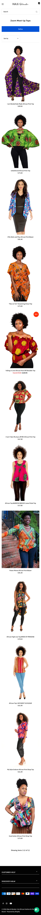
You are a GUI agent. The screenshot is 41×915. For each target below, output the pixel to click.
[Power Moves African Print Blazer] (20, 539)
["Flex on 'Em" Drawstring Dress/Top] (20, 272)
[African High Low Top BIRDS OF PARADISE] (20, 606)
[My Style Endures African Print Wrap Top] (20, 739)
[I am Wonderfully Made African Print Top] (20, 73)
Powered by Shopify (13, 911)
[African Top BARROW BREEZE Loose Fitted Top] (20, 472)
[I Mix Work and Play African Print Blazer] (20, 206)
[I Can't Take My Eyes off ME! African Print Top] (20, 406)
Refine (20, 29)
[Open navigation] (5, 4)
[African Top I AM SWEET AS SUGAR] (20, 672)
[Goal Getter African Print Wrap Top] (20, 805)
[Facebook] (3, 903)
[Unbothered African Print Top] (20, 139)
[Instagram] (6, 903)
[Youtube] (11, 903)
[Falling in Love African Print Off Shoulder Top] (20, 339)
